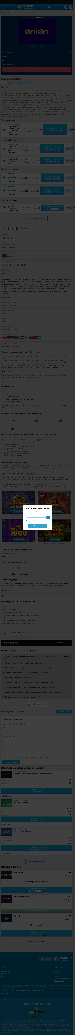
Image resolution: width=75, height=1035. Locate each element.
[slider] (48, 517)
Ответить (37, 526)
